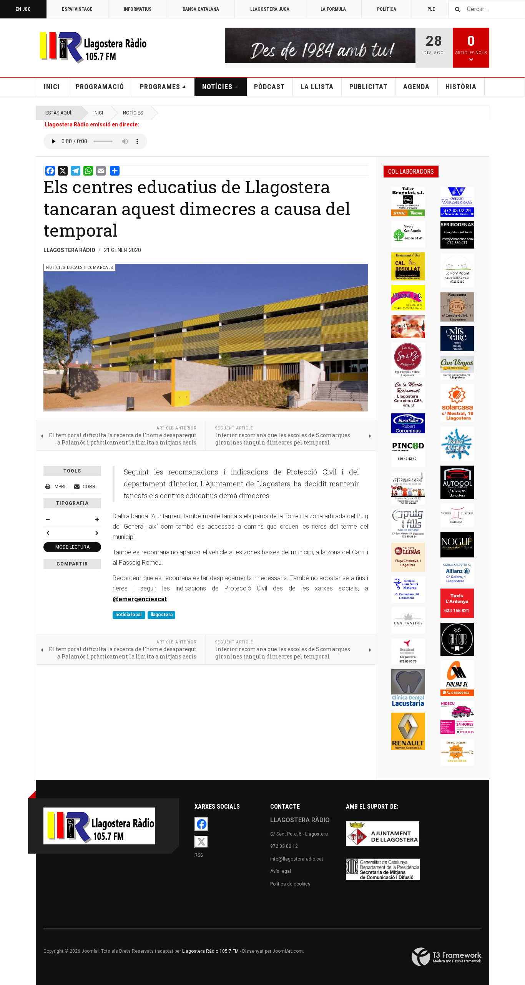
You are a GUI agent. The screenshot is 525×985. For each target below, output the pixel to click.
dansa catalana (201, 9)
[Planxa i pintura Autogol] (457, 482)
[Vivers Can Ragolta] (408, 234)
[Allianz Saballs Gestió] (457, 573)
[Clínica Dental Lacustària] (408, 688)
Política (386, 9)
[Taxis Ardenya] (457, 603)
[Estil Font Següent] (97, 533)
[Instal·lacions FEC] (457, 752)
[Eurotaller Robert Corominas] (408, 423)
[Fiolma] (457, 678)
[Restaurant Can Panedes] (408, 620)
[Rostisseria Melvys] (457, 307)
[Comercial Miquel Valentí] (408, 326)
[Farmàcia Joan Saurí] (408, 589)
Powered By (447, 957)
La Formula (333, 9)
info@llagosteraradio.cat (296, 859)
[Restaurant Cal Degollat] (408, 266)
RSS (198, 855)
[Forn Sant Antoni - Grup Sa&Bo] (408, 360)
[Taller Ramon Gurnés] (408, 731)
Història (461, 87)
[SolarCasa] (457, 403)
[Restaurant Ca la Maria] (408, 395)
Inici (52, 87)
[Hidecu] (457, 718)
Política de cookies (290, 884)
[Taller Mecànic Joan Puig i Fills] (408, 524)
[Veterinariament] (408, 488)
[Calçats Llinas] (408, 557)
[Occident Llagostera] (408, 651)
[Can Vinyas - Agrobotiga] (457, 368)
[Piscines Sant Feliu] (457, 443)
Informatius (137, 9)
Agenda (416, 87)
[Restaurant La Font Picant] (457, 270)
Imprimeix (64, 486)
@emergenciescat (140, 599)
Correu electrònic (105, 486)
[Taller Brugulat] (408, 201)
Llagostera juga (269, 9)
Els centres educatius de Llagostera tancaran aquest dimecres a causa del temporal (196, 208)
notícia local (129, 614)
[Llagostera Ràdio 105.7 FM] (91, 46)
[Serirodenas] (457, 235)
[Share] (114, 171)
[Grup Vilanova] (457, 202)
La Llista (317, 87)
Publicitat (368, 87)
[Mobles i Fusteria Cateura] (457, 515)
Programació (100, 87)
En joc (23, 9)
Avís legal (280, 871)
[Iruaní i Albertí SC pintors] (408, 297)
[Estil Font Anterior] (47, 533)
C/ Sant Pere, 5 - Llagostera (299, 834)
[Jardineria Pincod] (408, 452)
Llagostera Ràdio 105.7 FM (210, 951)
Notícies (217, 87)
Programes (160, 87)
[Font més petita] (47, 519)
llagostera (162, 614)
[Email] (101, 171)
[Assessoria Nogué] (457, 544)
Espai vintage (77, 9)
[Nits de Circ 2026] (457, 338)
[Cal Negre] (457, 639)
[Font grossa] (97, 519)
